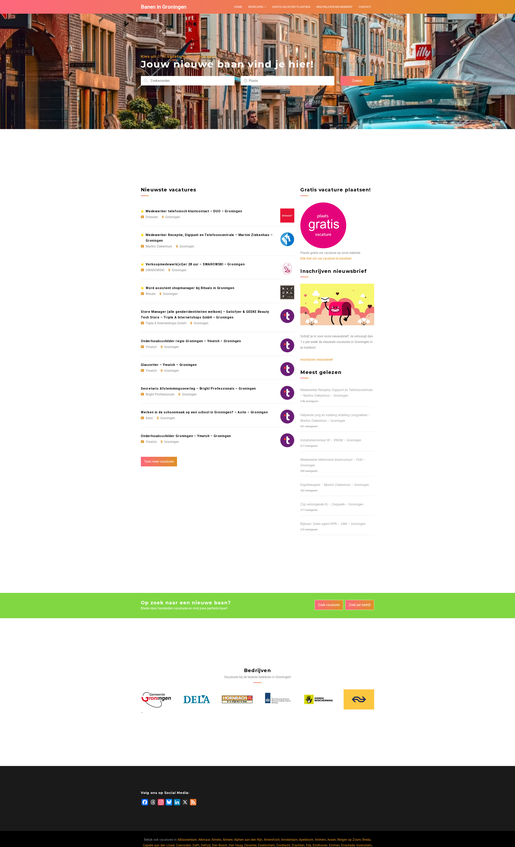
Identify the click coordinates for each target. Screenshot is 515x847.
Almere (228, 840)
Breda (366, 840)
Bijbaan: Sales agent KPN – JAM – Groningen (333, 524)
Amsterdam (289, 840)
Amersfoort (272, 840)
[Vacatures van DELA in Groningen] (156, 699)
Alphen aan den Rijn (248, 840)
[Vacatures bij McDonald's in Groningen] (359, 699)
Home (238, 6)
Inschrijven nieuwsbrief (334, 6)
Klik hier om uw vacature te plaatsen (326, 258)
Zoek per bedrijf (360, 605)
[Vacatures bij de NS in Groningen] (318, 699)
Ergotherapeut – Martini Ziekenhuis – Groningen (334, 485)
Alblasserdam (187, 840)
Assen (331, 840)
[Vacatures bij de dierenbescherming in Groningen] (278, 699)
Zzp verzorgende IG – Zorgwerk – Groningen (331, 504)
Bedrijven (255, 6)
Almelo (216, 840)
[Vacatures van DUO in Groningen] (237, 699)
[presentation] (141, 712)
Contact (365, 6)
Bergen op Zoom (349, 840)
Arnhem (320, 840)
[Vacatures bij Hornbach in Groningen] (196, 699)
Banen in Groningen (163, 7)
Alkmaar (204, 840)
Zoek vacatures (329, 605)
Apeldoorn (306, 840)
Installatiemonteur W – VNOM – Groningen (330, 440)
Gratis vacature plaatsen (291, 6)
